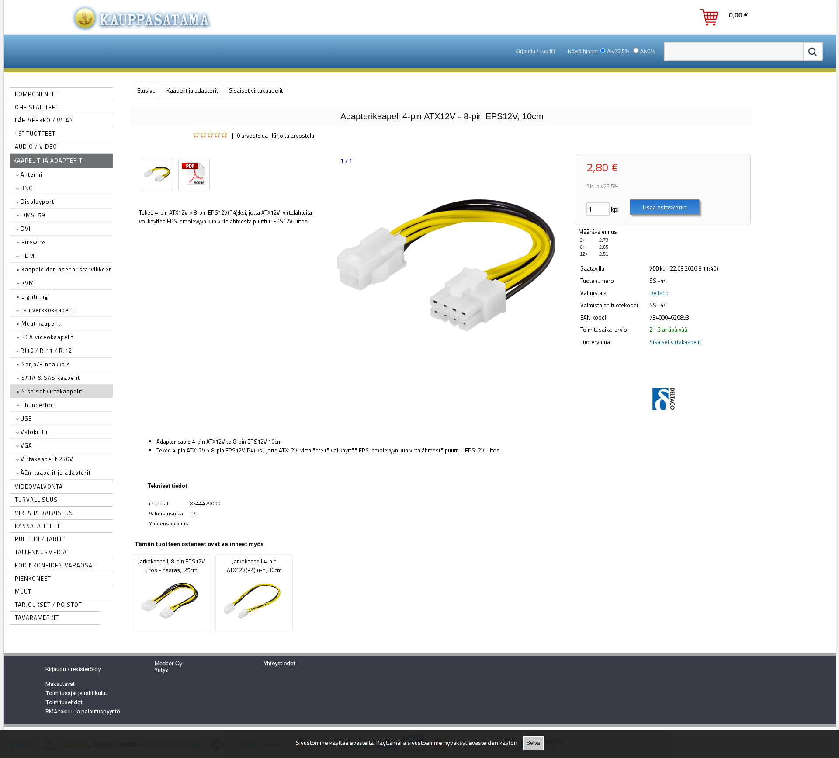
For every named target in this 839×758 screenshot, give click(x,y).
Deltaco (659, 293)
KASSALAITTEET (37, 526)
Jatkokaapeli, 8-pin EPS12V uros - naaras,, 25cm (171, 565)
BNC (26, 188)
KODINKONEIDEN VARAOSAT (55, 565)
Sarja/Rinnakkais (43, 364)
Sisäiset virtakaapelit (50, 391)
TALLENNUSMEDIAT (42, 552)
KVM (25, 282)
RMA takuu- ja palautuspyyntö (82, 711)
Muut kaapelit (38, 323)
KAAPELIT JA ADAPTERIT (48, 160)
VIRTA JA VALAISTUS (44, 512)
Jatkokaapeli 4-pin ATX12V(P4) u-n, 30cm (254, 565)
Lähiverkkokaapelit (46, 310)
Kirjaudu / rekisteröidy (73, 669)
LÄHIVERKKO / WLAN (44, 120)
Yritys (161, 670)
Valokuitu (33, 432)
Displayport (36, 201)
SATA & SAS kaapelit (48, 377)
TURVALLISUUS (36, 499)
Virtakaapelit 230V (46, 459)
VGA (25, 445)
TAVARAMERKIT (37, 617)
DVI (25, 228)
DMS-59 (31, 215)
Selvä (533, 743)
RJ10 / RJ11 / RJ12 (45, 350)
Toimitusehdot (64, 702)
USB (25, 418)
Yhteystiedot (279, 663)
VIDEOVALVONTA (39, 486)
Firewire (31, 242)
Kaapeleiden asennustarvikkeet (64, 269)
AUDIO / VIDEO (36, 146)
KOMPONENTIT (36, 94)
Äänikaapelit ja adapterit (55, 472)
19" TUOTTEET (35, 133)
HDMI (27, 255)
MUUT (23, 591)
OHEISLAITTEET (37, 107)
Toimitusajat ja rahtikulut (76, 693)
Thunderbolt (36, 404)
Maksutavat (60, 684)
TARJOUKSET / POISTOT (48, 604)
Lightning (33, 296)
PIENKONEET (33, 578)
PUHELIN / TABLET (41, 539)
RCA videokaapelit (45, 337)
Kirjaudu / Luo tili (535, 52)
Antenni (30, 174)
